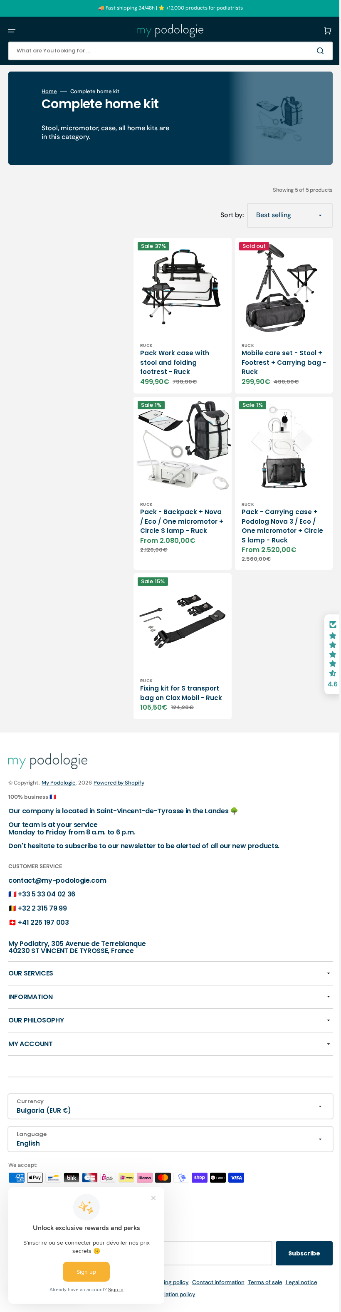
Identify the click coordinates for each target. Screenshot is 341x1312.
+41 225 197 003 (43, 922)
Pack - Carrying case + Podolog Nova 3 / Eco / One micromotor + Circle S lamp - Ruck (273, 513)
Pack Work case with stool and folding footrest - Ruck (174, 356)
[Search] (309, 51)
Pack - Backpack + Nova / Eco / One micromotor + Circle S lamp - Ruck (176, 513)
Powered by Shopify (119, 782)
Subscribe (292, 1253)
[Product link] (179, 312)
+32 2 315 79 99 (42, 908)
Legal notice (295, 1282)
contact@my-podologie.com (57, 880)
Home (49, 91)
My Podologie (59, 782)
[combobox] (164, 51)
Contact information (212, 1282)
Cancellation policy (164, 1294)
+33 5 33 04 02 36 (46, 894)
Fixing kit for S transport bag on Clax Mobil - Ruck (177, 679)
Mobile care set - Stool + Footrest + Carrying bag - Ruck (272, 356)
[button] (11, 31)
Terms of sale (259, 1282)
